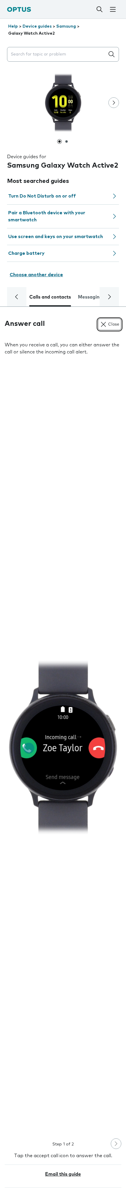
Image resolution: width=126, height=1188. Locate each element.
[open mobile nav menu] (112, 9)
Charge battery (26, 253)
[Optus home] (19, 9)
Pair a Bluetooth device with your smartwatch (46, 216)
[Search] (99, 9)
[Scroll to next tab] (109, 296)
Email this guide (63, 1174)
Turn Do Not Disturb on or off (42, 196)
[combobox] (57, 54)
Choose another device (36, 274)
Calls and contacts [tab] (50, 297)
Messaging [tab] (90, 297)
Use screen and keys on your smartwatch (55, 236)
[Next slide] (113, 102)
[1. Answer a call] (63, 747)
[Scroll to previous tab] (16, 296)
